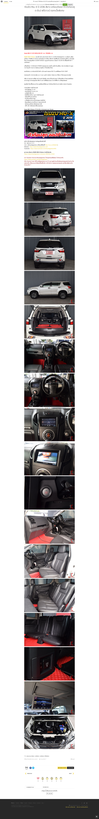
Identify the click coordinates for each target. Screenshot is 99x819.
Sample (25, 802)
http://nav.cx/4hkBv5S (51, 145)
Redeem (30, 802)
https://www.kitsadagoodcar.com (39, 146)
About (34, 802)
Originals (17, 802)
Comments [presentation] (30, 787)
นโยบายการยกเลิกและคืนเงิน (82, 807)
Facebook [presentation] (46, 787)
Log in (50, 793)
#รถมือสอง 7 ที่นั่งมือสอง (44, 756)
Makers (6, 1)
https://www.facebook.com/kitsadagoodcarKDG (43, 148)
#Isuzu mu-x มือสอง (30, 756)
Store (10, 1)
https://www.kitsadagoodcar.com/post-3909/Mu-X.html (39, 154)
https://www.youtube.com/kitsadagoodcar (35, 159)
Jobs (43, 802)
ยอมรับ (65, 4)
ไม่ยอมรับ (70, 4)
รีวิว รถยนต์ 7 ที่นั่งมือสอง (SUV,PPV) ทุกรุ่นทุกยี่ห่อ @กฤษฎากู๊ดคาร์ (46, 1)
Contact (38, 802)
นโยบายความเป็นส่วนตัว (49, 4)
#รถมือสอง (37, 756)
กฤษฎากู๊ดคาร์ (63, 1)
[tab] (30, 787)
